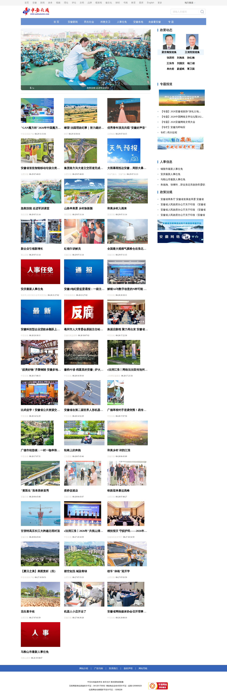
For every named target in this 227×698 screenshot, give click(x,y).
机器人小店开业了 (75, 611)
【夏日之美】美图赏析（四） (39, 571)
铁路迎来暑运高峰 (118, 490)
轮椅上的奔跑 (72, 450)
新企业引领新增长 (32, 248)
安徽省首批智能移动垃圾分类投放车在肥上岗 (48, 168)
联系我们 (113, 668)
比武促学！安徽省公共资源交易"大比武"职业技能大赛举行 (57, 409)
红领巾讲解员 (72, 248)
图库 (141, 2)
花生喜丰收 (28, 611)
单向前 (170, 68)
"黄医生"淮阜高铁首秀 (35, 490)
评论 (74, 2)
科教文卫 (105, 21)
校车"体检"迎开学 (118, 571)
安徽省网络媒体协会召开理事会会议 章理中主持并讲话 (141, 611)
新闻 (42, 2)
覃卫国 (191, 68)
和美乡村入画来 (97, 87)
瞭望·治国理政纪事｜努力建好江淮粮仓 (88, 127)
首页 (27, 2)
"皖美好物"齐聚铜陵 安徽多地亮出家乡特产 (48, 369)
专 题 (171, 21)
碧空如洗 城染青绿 (75, 571)
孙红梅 (191, 57)
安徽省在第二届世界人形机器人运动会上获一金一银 (96, 409)
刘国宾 (181, 63)
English (150, 2)
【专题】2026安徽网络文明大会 (178, 122)
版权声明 (128, 668)
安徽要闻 (73, 21)
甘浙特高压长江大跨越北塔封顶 (40, 530)
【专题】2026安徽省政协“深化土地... (181, 111)
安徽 (34, 2)
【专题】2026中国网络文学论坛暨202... (182, 116)
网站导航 (142, 668)
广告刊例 (98, 668)
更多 (160, 2)
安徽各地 (138, 21)
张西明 (170, 57)
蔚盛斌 (180, 68)
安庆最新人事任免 (32, 289)
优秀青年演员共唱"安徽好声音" (127, 127)
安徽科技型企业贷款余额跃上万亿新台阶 (46, 329)
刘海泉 (180, 57)
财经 (118, 2)
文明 (82, 2)
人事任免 (122, 21)
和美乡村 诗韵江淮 (118, 450)
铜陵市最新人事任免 (172, 169)
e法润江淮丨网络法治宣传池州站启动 (130, 369)
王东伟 (170, 63)
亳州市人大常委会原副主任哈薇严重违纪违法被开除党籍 (99, 329)
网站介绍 (84, 668)
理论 (66, 2)
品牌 (90, 2)
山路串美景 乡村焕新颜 (78, 208)
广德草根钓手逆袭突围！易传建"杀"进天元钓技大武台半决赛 (145, 409)
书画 (125, 2)
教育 (133, 2)
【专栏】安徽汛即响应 (173, 127)
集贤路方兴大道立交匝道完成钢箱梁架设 (89, 168)
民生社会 (89, 21)
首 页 (56, 21)
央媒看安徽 (154, 21)
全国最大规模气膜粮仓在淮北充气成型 (131, 248)
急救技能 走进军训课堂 (35, 208)
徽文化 (108, 2)
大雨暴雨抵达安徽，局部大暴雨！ (128, 168)
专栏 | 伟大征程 (169, 132)
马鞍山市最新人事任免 (35, 651)
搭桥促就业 (71, 490)
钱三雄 (191, 63)
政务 (50, 2)
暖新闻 (98, 2)
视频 (58, 2)
